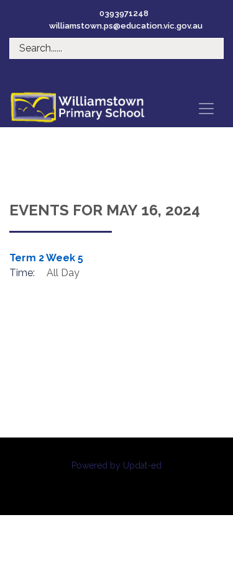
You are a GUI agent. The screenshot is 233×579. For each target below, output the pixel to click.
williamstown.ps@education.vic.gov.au (126, 25)
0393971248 (123, 13)
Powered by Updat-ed (116, 465)
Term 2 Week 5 (46, 258)
